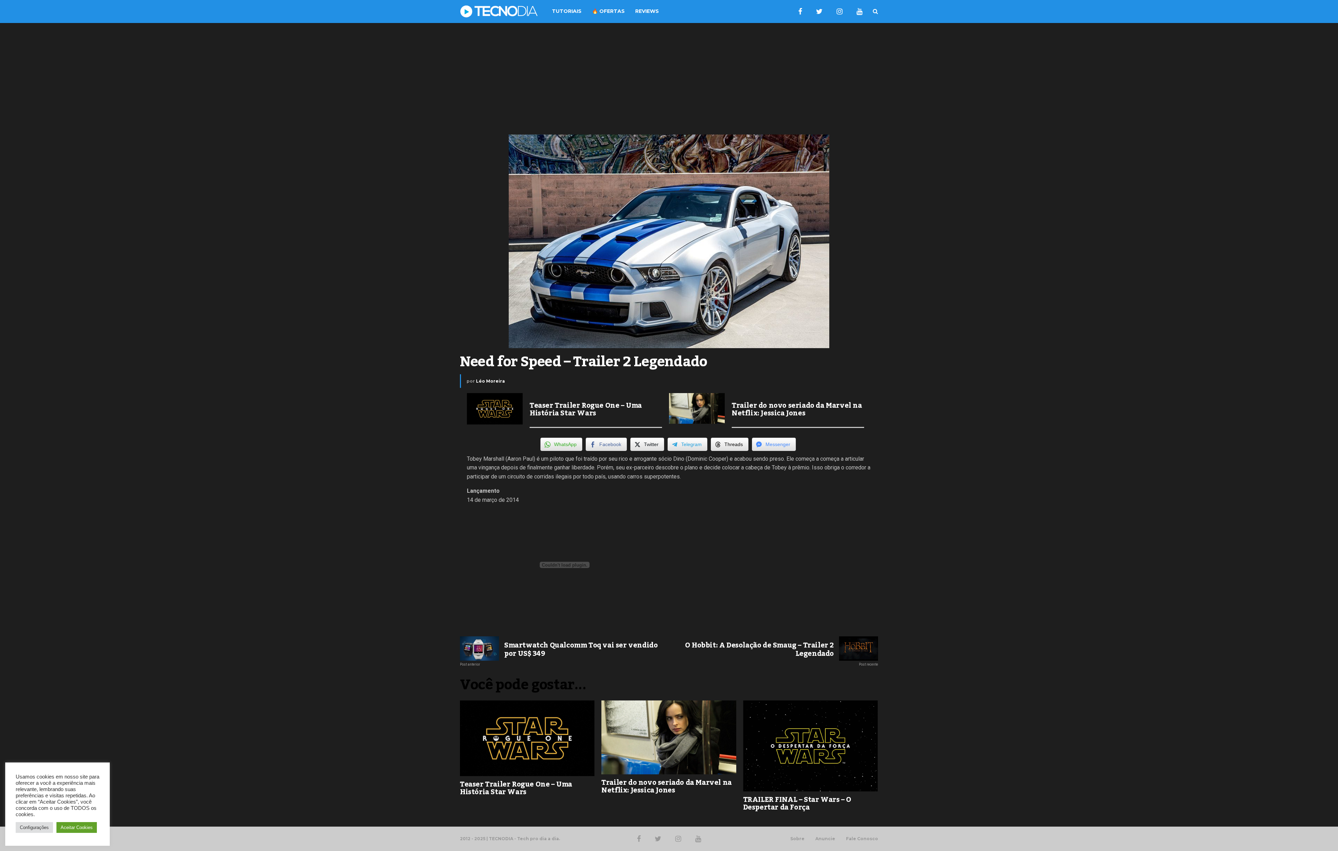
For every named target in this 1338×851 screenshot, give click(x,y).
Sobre (797, 839)
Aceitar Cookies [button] (77, 827)
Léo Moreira (490, 381)
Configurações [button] (34, 827)
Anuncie (825, 839)
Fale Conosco (862, 839)
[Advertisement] (669, 79)
